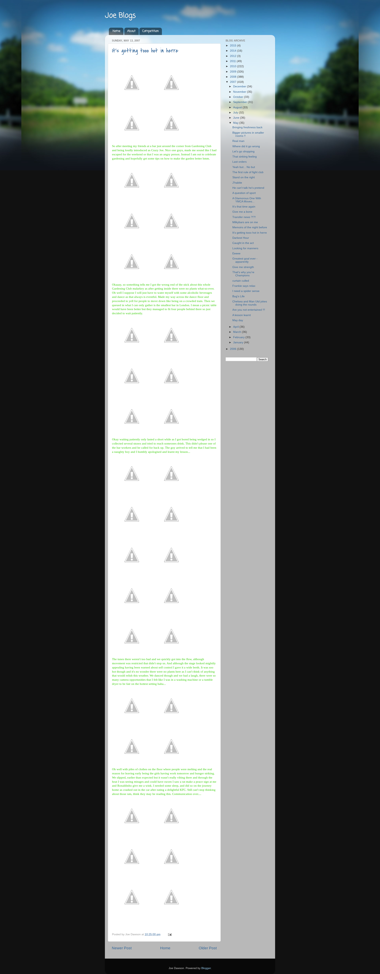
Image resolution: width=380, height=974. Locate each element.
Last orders (239, 161)
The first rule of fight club (247, 172)
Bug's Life (238, 296)
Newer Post (122, 948)
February (239, 337)
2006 (233, 348)
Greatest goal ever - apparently (244, 260)
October (238, 96)
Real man (238, 141)
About (131, 31)
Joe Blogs (120, 15)
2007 (233, 81)
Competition (150, 31)
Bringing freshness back (247, 127)
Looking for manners (245, 248)
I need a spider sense (245, 291)
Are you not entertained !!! (248, 309)
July (236, 112)
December (240, 86)
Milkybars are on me (245, 222)
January (238, 342)
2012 (233, 56)
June (236, 117)
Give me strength (243, 267)
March (237, 331)
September (240, 102)
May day (237, 320)
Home (116, 31)
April (236, 326)
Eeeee (236, 253)
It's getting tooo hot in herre (145, 51)
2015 (233, 45)
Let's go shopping (243, 151)
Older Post (208, 948)
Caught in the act (243, 243)
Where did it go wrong (246, 146)
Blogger (206, 968)
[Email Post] (169, 934)
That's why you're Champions (243, 274)
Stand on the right (243, 177)
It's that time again (243, 206)
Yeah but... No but (243, 167)
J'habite (237, 182)
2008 (233, 76)
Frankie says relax (243, 285)
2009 (233, 71)
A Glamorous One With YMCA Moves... (246, 200)
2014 (233, 50)
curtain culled (240, 280)
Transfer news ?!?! (244, 217)
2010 (233, 66)
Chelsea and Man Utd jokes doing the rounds (249, 303)
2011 (233, 61)
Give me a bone (242, 211)
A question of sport (244, 193)
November (240, 91)
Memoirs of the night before (249, 227)
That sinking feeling (244, 156)
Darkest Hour (240, 237)
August (238, 107)
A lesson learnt (241, 315)
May (236, 122)
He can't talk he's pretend (248, 187)
